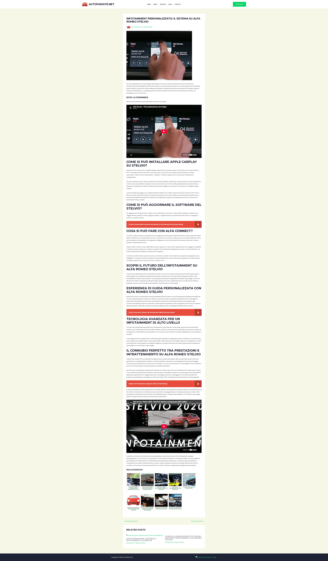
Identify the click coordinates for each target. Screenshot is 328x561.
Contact (178, 4)
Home (149, 4)
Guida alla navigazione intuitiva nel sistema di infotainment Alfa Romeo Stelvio (183, 538)
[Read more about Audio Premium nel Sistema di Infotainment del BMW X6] (144, 535)
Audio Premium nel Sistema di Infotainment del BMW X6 (141, 539)
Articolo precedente (130, 521)
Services (163, 4)
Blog (170, 4)
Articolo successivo (198, 521)
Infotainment (130, 543)
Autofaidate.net (101, 4)
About (155, 4)
